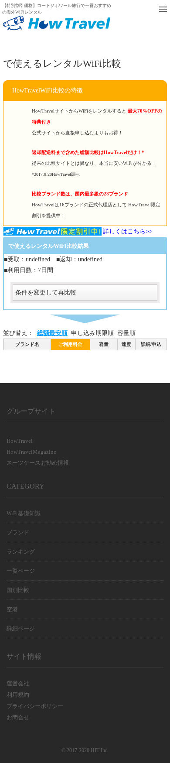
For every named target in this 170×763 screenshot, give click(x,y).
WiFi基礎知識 (24, 513)
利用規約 (18, 694)
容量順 (126, 333)
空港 (12, 609)
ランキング (21, 551)
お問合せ (18, 717)
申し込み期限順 (92, 333)
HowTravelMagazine (31, 451)
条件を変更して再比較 (45, 292)
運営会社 (18, 683)
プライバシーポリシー (35, 706)
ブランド (18, 532)
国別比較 (18, 590)
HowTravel (20, 441)
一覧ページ (21, 571)
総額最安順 (52, 333)
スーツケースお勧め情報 (38, 462)
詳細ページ (21, 628)
